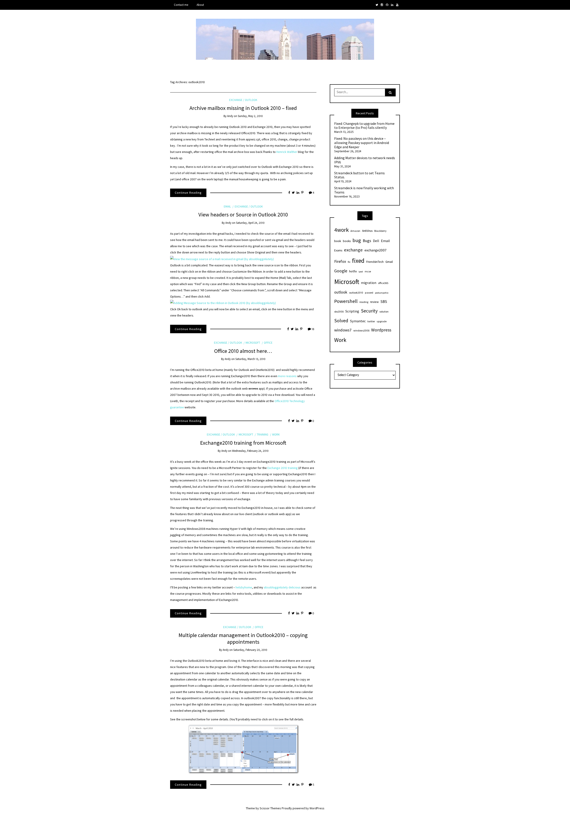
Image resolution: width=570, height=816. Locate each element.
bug (356, 240)
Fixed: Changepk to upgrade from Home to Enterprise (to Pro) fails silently (364, 126)
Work (276, 434)
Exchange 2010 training (282, 468)
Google (340, 270)
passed (369, 292)
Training (262, 434)
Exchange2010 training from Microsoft (243, 442)
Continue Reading (188, 193)
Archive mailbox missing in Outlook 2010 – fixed (243, 108)
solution (384, 311)
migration (368, 283)
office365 (383, 283)
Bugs (367, 240)
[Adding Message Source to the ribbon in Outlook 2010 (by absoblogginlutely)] (223, 303)
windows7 (343, 330)
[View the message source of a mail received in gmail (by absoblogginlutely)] (222, 259)
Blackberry (380, 230)
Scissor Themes (270, 808)
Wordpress (381, 330)
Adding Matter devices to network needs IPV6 (364, 160)
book (337, 241)
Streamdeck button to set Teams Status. (359, 175)
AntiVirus (367, 231)
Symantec (358, 321)
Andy (230, 116)
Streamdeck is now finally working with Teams (364, 190)
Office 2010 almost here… (243, 350)
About (200, 5)
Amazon (355, 230)
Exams (338, 250)
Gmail (389, 262)
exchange (353, 250)
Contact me (181, 5)
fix (349, 261)
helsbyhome (244, 587)
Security (369, 311)
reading (363, 302)
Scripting (352, 311)
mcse (368, 271)
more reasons (287, 376)
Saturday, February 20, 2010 (250, 650)
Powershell (346, 301)
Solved (341, 321)
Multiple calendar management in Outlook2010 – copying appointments (243, 638)
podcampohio (381, 292)
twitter (371, 321)
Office (268, 343)
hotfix (353, 271)
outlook (340, 292)
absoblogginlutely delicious (282, 587)
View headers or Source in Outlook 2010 (243, 214)
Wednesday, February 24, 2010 (250, 451)
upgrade (382, 321)
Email (227, 206)
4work (341, 229)
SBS (384, 301)
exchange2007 (375, 250)
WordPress (316, 808)
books (347, 241)
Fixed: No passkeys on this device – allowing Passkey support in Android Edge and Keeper (361, 143)
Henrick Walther (286, 152)
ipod (360, 271)
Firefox (340, 261)
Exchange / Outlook (243, 100)
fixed (358, 260)
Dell (376, 240)
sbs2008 (339, 311)
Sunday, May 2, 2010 (250, 116)
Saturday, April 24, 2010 (250, 223)
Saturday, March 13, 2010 (250, 359)
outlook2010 (356, 292)
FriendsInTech (375, 262)
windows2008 (361, 330)
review (374, 302)
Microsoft (253, 343)
